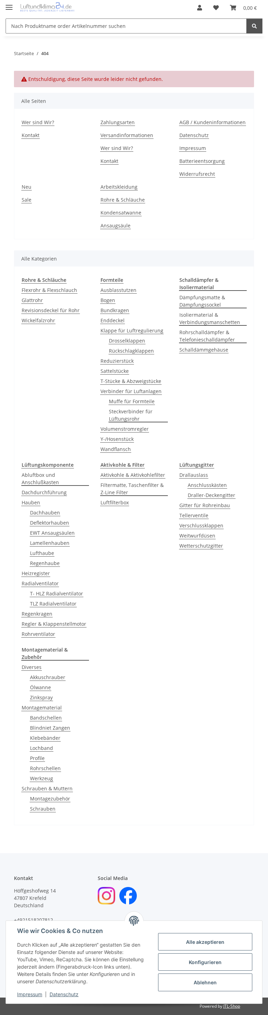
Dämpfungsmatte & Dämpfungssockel (202, 301)
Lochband (41, 748)
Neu (26, 186)
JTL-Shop (231, 1006)
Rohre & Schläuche (122, 199)
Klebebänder (45, 738)
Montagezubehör (50, 798)
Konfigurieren (205, 962)
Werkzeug (41, 778)
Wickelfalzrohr (38, 320)
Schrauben (42, 808)
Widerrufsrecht (197, 174)
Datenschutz (64, 994)
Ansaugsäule (115, 225)
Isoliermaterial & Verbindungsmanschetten (209, 318)
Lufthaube (42, 553)
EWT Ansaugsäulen (52, 532)
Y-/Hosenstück (117, 439)
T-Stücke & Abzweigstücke (130, 381)
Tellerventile (193, 515)
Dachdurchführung (44, 492)
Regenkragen (37, 613)
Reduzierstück (117, 361)
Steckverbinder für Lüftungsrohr (130, 415)
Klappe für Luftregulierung (131, 330)
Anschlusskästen (207, 485)
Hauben (31, 502)
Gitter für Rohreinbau (204, 505)
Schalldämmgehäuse (203, 349)
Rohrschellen (45, 768)
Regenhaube (45, 563)
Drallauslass (193, 475)
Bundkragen (114, 310)
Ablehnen (205, 982)
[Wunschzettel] (216, 8)
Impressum (29, 994)
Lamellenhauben (49, 543)
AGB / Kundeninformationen (212, 122)
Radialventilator (40, 583)
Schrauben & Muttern (47, 788)
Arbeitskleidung (118, 186)
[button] (200, 8)
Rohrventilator (38, 634)
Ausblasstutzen (118, 290)
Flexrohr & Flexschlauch (49, 290)
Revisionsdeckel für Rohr (51, 310)
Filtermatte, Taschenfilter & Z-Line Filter (132, 489)
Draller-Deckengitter (211, 495)
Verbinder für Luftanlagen (131, 391)
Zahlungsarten (117, 122)
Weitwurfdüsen (197, 535)
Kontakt (30, 135)
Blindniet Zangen (50, 727)
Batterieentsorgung (202, 161)
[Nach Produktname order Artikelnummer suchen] (254, 25)
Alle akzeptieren (205, 942)
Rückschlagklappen (131, 350)
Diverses (32, 667)
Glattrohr (32, 300)
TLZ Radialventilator (53, 603)
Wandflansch (115, 449)
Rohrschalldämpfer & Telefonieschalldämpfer (207, 336)
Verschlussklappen (201, 525)
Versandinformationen (126, 135)
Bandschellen (46, 717)
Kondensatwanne (120, 212)
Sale (26, 199)
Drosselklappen (127, 340)
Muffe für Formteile (132, 401)
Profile (37, 758)
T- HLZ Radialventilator (56, 593)
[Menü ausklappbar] (9, 4)
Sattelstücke (114, 371)
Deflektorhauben (49, 522)
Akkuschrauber (47, 677)
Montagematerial (42, 707)
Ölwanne (40, 687)
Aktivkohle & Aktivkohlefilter (132, 475)
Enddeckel (112, 320)
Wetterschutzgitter (201, 545)
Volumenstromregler (124, 429)
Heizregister (36, 573)
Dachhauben (45, 512)
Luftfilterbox (114, 502)
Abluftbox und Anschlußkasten (40, 479)
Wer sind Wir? (38, 122)
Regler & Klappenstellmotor (54, 624)
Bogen (107, 300)
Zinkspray (41, 697)
